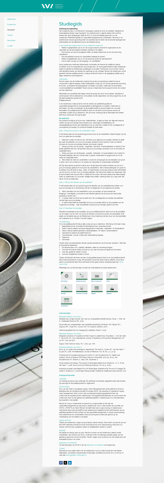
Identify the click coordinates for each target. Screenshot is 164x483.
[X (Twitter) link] (65, 463)
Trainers (10, 35)
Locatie (9, 46)
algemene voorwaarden (95, 445)
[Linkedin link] (70, 463)
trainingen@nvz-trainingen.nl (76, 455)
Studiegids (11, 30)
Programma (11, 24)
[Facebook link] (61, 463)
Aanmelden (11, 40)
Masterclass (11, 19)
